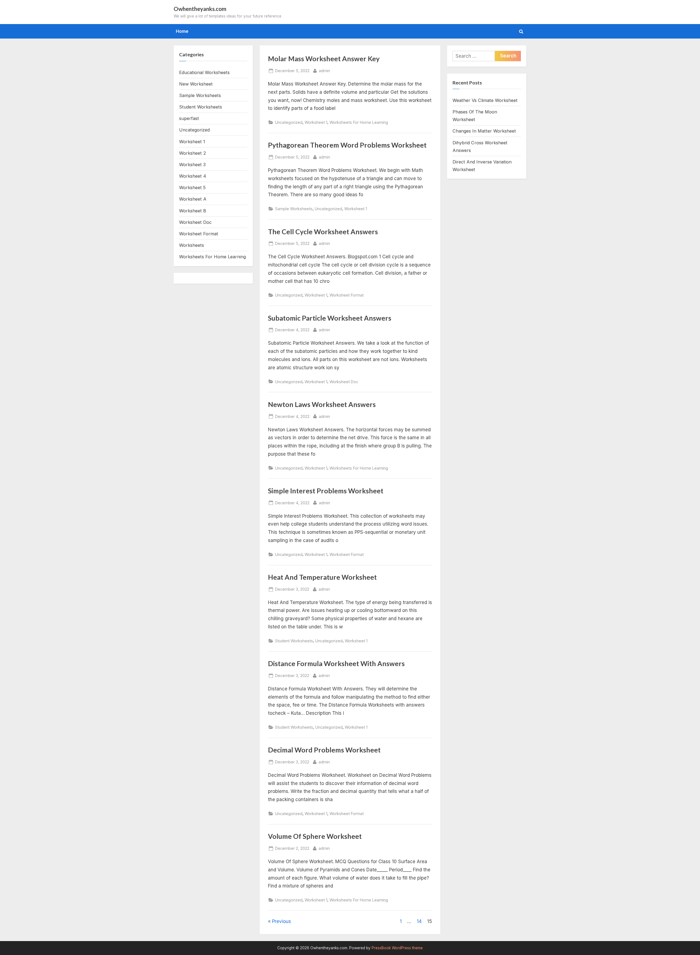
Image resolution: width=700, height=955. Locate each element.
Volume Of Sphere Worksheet (315, 836)
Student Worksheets (294, 640)
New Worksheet (196, 84)
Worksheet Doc (343, 381)
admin (324, 70)
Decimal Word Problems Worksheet (324, 750)
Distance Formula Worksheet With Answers (336, 663)
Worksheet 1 (316, 122)
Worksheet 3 (192, 164)
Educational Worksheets (204, 72)
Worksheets (191, 245)
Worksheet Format (346, 295)
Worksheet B (192, 210)
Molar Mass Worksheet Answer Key (324, 59)
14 (419, 921)
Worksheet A (192, 199)
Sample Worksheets (294, 208)
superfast (189, 118)
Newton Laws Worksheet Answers (322, 404)
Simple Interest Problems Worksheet (325, 491)
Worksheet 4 (192, 176)
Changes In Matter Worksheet (484, 131)
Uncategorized (288, 122)
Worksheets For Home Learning (358, 122)
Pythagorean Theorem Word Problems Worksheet (347, 145)
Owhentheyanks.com (200, 8)
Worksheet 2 (192, 153)
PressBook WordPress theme (397, 948)
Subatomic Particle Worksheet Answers (329, 318)
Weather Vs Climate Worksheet (485, 100)
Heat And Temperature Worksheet (322, 577)
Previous (281, 921)
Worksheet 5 (192, 187)
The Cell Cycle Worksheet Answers (323, 232)
